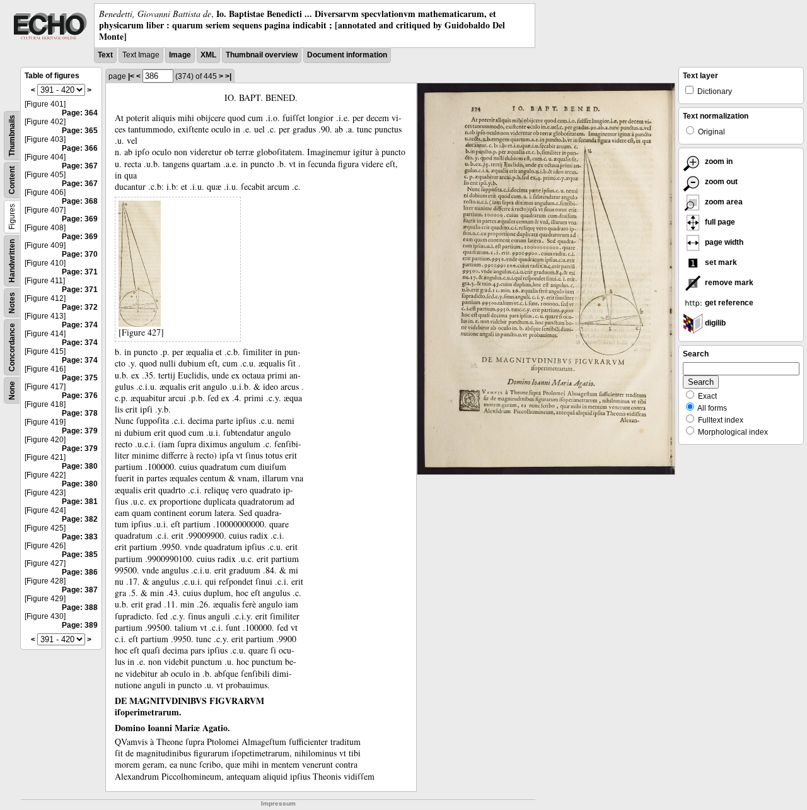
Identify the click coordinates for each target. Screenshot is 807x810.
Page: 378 (80, 413)
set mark (720, 262)
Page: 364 (80, 113)
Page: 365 (80, 130)
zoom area (723, 201)
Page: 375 (80, 377)
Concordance (12, 347)
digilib (714, 323)
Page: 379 (80, 430)
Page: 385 (80, 554)
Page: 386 (80, 572)
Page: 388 (80, 607)
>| (228, 76)
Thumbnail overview (262, 54)
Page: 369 (80, 218)
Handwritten (12, 261)
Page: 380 (80, 466)
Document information (347, 54)
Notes (12, 303)
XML (208, 54)
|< (131, 76)
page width (723, 242)
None (12, 390)
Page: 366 (80, 148)
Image (180, 54)
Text (105, 54)
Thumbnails (12, 135)
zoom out (720, 181)
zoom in (718, 161)
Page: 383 (80, 536)
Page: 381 (80, 501)
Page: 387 (80, 589)
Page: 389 (80, 625)
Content (12, 180)
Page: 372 (80, 307)
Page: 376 (80, 395)
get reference (728, 302)
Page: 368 (80, 201)
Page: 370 (80, 254)
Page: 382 (80, 519)
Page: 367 (80, 165)
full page (719, 222)
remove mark (728, 282)
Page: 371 (80, 271)
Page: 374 (80, 324)
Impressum (278, 803)
